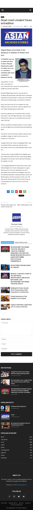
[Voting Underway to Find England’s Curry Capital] (5, 298)
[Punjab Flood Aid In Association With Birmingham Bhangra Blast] (5, 374)
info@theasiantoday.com (20, 485)
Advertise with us (13, 503)
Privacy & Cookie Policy (16, 505)
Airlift (12, 415)
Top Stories (4, 439)
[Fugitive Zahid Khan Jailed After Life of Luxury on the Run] (5, 307)
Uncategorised (5, 450)
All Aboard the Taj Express (18, 406)
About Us (21, 503)
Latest (2, 309)
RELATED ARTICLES (7, 242)
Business (3, 292)
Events (2, 300)
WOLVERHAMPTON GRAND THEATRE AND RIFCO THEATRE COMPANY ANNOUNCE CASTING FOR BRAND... (21, 390)
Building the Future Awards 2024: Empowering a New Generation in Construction (20, 290)
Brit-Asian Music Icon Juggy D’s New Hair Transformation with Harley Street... (21, 381)
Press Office (4, 503)
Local (2, 442)
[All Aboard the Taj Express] (5, 409)
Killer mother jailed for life (24, 205)
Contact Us (28, 503)
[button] (30, 10)
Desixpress (4, 251)
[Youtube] (23, 496)
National (3, 452)
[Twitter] (19, 496)
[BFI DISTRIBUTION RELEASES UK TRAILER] (5, 267)
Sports (3, 447)
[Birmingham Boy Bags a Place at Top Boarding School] (5, 425)
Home (2, 14)
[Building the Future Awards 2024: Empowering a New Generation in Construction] (5, 290)
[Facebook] (9, 496)
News (7, 14)
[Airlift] (5, 417)
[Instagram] (14, 496)
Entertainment (4, 269)
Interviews (4, 458)
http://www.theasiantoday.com (16, 226)
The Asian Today (6, 26)
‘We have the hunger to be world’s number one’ (8, 206)
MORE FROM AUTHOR (21, 242)
